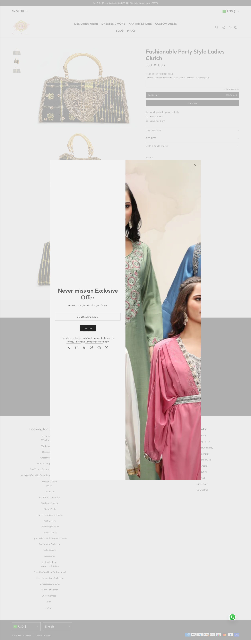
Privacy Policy (74, 341)
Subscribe (87, 328)
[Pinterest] (91, 347)
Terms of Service (94, 341)
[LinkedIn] (106, 347)
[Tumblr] (84, 347)
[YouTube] (98, 347)
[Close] (195, 165)
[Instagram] (76, 347)
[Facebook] (69, 347)
